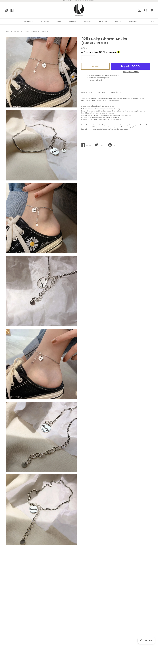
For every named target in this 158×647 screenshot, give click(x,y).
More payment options (131, 72)
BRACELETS (87, 22)
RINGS (59, 22)
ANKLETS (118, 22)
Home (7, 31)
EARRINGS (72, 22)
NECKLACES (103, 22)
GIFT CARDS (133, 22)
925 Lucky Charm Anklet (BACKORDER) (36, 31)
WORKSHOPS (45, 22)
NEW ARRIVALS (28, 22)
